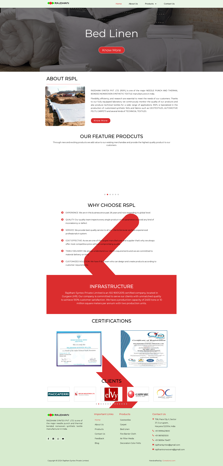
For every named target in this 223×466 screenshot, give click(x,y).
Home (119, 4)
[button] (104, 194)
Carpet (123, 424)
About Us (133, 4)
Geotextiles (125, 420)
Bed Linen (125, 429)
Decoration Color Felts (130, 443)
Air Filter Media (127, 438)
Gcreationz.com (168, 461)
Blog (97, 443)
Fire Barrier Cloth (128, 434)
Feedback (99, 438)
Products (149, 4)
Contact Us (169, 4)
